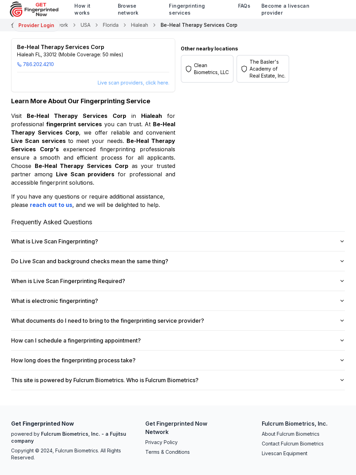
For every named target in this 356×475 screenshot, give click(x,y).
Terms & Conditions (167, 452)
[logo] (39, 9)
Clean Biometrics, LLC (211, 68)
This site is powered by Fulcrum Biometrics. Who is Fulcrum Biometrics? (105, 380)
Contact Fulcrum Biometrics (293, 443)
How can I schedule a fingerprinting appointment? (76, 340)
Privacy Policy (161, 442)
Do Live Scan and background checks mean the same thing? (89, 261)
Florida (111, 25)
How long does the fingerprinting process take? (73, 360)
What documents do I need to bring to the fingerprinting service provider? (107, 320)
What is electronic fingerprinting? (54, 300)
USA (85, 25)
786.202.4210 (38, 64)
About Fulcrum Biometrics (290, 434)
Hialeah (139, 25)
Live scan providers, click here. (133, 83)
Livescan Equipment (284, 453)
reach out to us (51, 204)
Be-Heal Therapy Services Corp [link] (199, 25)
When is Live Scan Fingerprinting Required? (68, 280)
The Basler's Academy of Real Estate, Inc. (267, 69)
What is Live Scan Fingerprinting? (54, 241)
